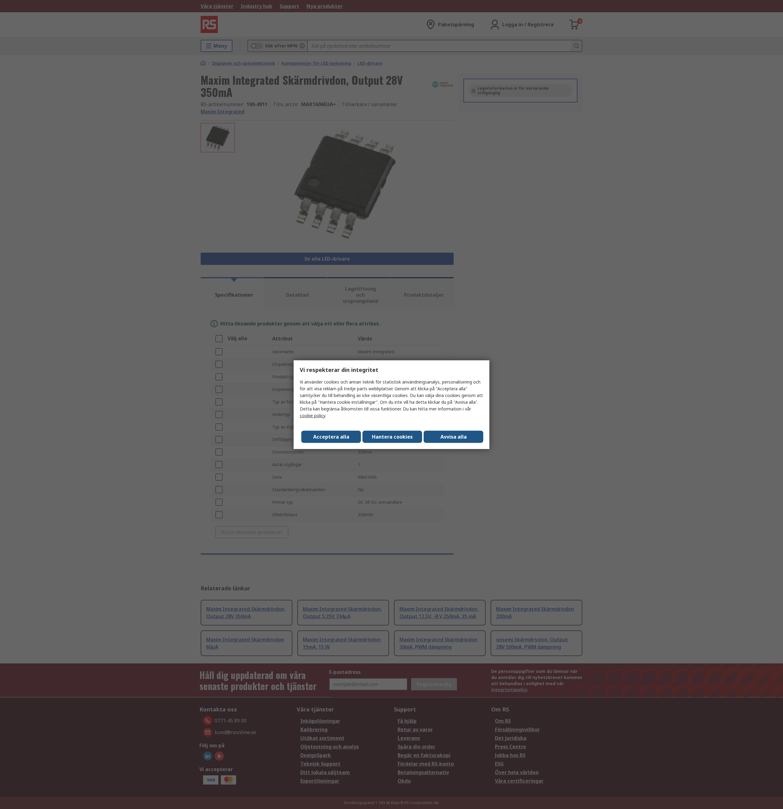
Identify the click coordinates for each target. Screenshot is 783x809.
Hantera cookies (392, 436)
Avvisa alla (453, 436)
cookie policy (312, 415)
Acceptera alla (331, 436)
